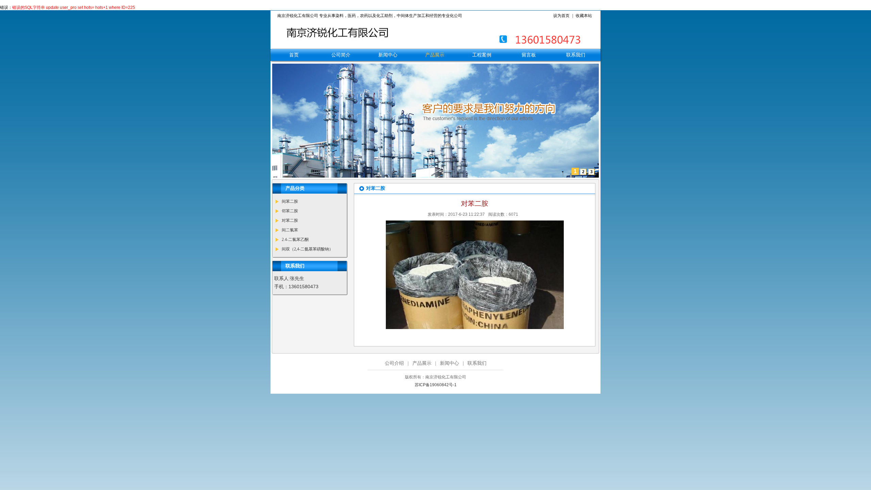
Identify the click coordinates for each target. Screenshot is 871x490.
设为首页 (561, 15)
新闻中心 (387, 55)
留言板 (529, 55)
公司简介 (340, 55)
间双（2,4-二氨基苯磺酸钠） (307, 249)
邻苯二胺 (290, 211)
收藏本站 (584, 15)
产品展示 (434, 55)
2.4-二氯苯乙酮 (295, 239)
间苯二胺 (290, 201)
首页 (294, 55)
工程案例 (481, 55)
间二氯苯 (290, 230)
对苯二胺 (290, 220)
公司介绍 (394, 363)
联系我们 (575, 55)
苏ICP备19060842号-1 (436, 384)
